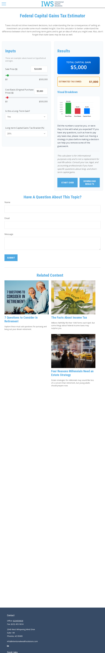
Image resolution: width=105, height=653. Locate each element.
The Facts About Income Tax (69, 317)
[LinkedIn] (8, 646)
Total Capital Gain (78, 62)
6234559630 (18, 621)
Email (7, 218)
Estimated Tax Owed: (70, 81)
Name (7, 202)
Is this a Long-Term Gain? (17, 111)
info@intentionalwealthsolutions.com (22, 641)
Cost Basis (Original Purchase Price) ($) (19, 91)
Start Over (67, 182)
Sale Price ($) (11, 69)
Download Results (89, 182)
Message (8, 234)
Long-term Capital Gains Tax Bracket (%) (24, 127)
